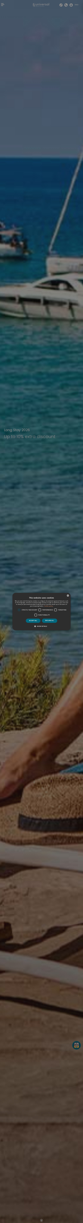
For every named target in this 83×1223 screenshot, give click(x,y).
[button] (41, 626)
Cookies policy (48, 606)
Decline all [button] (49, 620)
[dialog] (41, 611)
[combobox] (68, 595)
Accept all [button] (33, 621)
